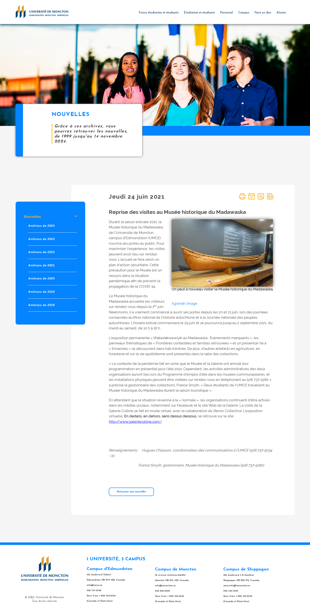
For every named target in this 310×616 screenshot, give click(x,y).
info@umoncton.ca (165, 586)
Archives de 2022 (41, 252)
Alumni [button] (281, 12)
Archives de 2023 (41, 239)
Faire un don (263, 12)
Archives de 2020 (41, 278)
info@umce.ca (94, 585)
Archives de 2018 (41, 305)
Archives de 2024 (41, 225)
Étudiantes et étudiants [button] (199, 12)
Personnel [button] (226, 12)
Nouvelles (32, 216)
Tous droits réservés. (45, 601)
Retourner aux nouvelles (131, 492)
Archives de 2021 (41, 265)
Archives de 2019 (41, 291)
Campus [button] (243, 12)
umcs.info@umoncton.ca (236, 586)
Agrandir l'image (184, 304)
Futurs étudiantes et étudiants (159, 12)
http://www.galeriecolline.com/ (135, 421)
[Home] (42, 11)
